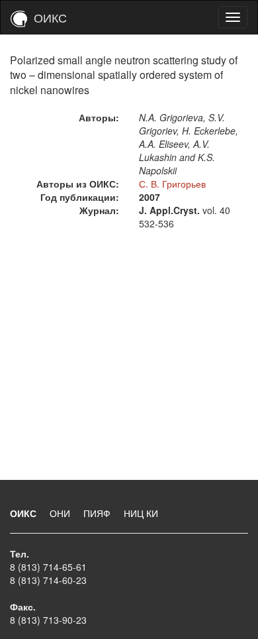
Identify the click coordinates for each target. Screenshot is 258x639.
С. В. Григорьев (172, 183)
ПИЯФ (98, 513)
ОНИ (61, 513)
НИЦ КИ (141, 513)
